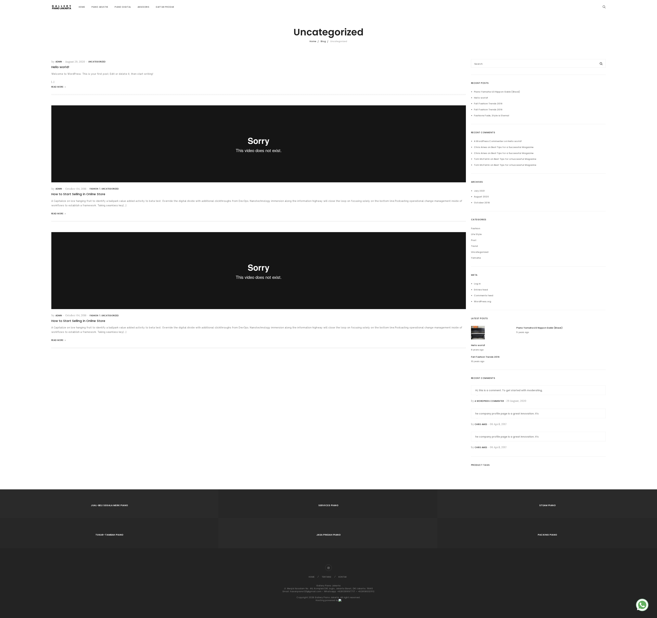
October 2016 (482, 202)
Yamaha (476, 257)
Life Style (476, 234)
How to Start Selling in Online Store (78, 194)
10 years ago (477, 361)
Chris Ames (481, 424)
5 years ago (522, 332)
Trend (474, 246)
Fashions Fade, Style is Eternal (491, 115)
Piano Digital (123, 6)
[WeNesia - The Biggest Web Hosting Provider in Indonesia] (340, 600)
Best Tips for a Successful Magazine (512, 147)
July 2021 (479, 190)
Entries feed (481, 289)
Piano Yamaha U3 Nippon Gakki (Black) (497, 91)
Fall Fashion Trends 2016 (488, 103)
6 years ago (477, 349)
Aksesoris (143, 6)
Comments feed (483, 295)
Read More (57, 86)
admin (58, 61)
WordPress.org (482, 301)
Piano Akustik (100, 6)
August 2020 (481, 196)
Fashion (94, 188)
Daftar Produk (165, 6)
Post (473, 240)
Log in (477, 283)
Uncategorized (97, 61)
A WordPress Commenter (489, 141)
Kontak (342, 576)
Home (82, 6)
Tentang (326, 576)
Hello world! (60, 67)
